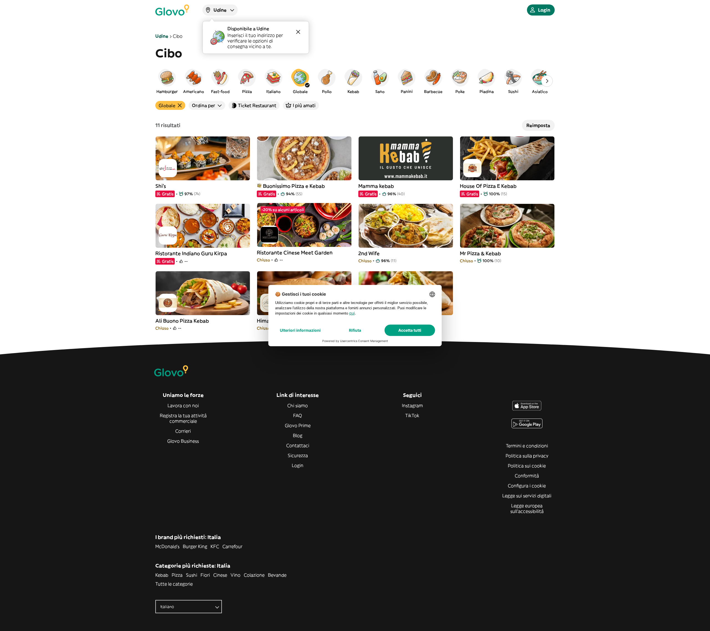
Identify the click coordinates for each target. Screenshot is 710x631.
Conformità (527, 475)
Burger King (195, 546)
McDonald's (167, 546)
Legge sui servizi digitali (526, 495)
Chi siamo (297, 405)
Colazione (254, 575)
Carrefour (232, 546)
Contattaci (297, 445)
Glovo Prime (298, 425)
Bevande (277, 575)
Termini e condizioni (527, 445)
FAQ (297, 415)
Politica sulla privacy (527, 455)
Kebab (161, 575)
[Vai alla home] (172, 10)
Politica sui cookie (527, 465)
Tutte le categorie (174, 584)
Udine (161, 36)
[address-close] (298, 31)
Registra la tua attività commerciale (183, 418)
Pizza (177, 575)
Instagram (412, 405)
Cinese (220, 575)
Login (297, 465)
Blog (297, 435)
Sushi (191, 575)
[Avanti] (546, 81)
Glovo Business (183, 441)
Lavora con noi (183, 405)
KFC (215, 546)
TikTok (412, 415)
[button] (167, 81)
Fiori (205, 575)
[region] (355, 81)
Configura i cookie (527, 485)
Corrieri (183, 431)
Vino (235, 575)
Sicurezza (298, 455)
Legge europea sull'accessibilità (527, 508)
